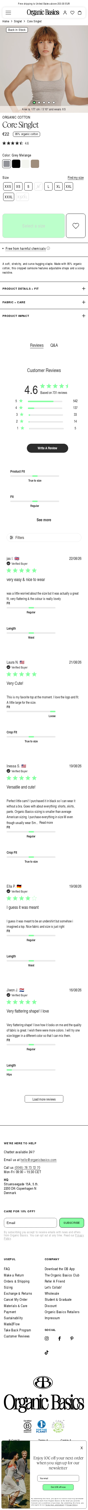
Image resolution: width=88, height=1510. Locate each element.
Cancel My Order (16, 1299)
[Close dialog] (83, 1444)
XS (18, 186)
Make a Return (14, 1275)
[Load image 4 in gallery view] (49, 102)
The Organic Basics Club (62, 1275)
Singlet (18, 21)
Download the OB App (60, 1269)
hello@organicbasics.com (38, 1159)
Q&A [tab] (54, 345)
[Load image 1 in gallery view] (34, 102)
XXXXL (22, 197)
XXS (8, 186)
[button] (8, 13)
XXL (69, 186)
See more (44, 519)
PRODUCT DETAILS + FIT (20, 288)
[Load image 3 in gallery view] (44, 102)
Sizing (8, 1287)
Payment (10, 1312)
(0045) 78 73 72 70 (27, 1167)
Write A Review (47, 448)
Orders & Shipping (17, 1281)
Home (5, 21)
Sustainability (13, 1318)
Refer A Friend (55, 1281)
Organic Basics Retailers (62, 1312)
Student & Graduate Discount (58, 1302)
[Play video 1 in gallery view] (54, 102)
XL (58, 186)
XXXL (9, 197)
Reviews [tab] (37, 345)
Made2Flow (12, 1324)
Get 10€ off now (58, 1487)
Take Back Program (17, 1330)
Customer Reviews (17, 1336)
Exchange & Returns (18, 1293)
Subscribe (72, 1222)
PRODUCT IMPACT (15, 316)
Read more (46, 822)
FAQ (7, 1269)
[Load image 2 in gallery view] (39, 102)
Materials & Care (15, 1305)
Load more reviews (44, 1099)
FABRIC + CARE (13, 302)
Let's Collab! (53, 1287)
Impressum (52, 1318)
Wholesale (52, 1293)
